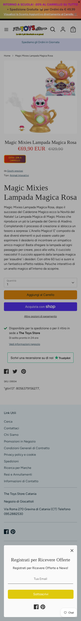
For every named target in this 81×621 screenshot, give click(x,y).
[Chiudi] (72, 550)
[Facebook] (36, 606)
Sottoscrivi (40, 594)
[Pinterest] (42, 606)
